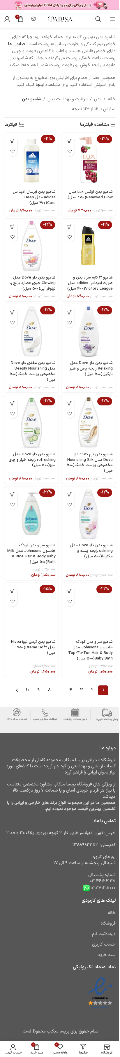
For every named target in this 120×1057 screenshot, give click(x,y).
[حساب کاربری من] (7, 19)
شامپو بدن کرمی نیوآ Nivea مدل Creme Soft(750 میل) (33, 647)
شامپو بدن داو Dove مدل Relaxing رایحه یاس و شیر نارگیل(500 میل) (91, 368)
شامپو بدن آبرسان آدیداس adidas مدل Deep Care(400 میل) (34, 197)
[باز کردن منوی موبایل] (113, 19)
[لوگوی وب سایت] (60, 18)
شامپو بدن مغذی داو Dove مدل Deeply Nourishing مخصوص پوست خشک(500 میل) (33, 371)
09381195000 (103, 888)
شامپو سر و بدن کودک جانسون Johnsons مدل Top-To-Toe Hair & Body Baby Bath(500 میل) (90, 650)
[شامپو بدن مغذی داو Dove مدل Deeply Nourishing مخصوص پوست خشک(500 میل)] (31, 331)
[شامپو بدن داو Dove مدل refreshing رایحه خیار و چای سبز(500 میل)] (31, 422)
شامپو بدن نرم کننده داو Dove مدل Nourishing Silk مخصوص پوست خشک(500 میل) (90, 462)
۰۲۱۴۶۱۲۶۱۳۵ (103, 881)
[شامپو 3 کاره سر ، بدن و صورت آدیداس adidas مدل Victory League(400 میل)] (88, 246)
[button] (69, 141)
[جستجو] (98, 19)
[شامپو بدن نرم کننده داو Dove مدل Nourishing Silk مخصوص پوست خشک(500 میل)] (88, 422)
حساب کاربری (104, 944)
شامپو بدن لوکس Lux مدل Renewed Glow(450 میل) (90, 194)
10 (27, 690)
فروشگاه (108, 923)
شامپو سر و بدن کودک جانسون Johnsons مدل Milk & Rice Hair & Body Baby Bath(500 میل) (31, 553)
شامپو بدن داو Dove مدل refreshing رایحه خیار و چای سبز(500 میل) (32, 459)
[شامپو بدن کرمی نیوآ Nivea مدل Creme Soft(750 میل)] (31, 610)
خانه (112, 99)
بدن (97, 99)
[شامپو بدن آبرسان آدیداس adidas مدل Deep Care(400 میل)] (31, 160)
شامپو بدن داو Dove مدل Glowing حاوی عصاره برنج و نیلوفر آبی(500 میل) (33, 283)
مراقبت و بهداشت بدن (67, 99)
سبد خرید (107, 955)
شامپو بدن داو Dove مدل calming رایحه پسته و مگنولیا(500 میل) (91, 550)
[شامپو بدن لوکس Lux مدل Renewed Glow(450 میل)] (88, 160)
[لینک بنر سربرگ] (60, 5)
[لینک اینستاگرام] (33, 19)
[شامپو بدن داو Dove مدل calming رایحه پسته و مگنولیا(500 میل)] (88, 514)
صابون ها (16, 44)
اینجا (40, 85)
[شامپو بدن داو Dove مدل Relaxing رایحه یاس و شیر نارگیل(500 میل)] (88, 331)
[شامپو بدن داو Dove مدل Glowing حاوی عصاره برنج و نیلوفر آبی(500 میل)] (31, 246)
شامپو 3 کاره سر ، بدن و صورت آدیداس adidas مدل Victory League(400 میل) (90, 283)
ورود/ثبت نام (104, 934)
